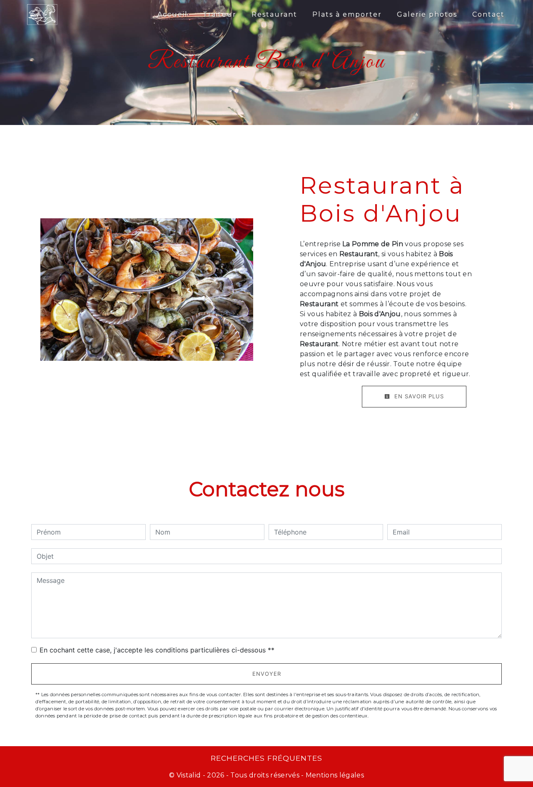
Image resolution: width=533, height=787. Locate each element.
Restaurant (274, 14)
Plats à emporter (347, 14)
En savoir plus (418, 396)
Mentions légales (334, 775)
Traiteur (220, 14)
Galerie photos (427, 14)
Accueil (172, 14)
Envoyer (266, 673)
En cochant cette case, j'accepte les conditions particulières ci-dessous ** (157, 650)
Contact (488, 14)
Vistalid (189, 775)
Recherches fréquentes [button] (266, 758)
